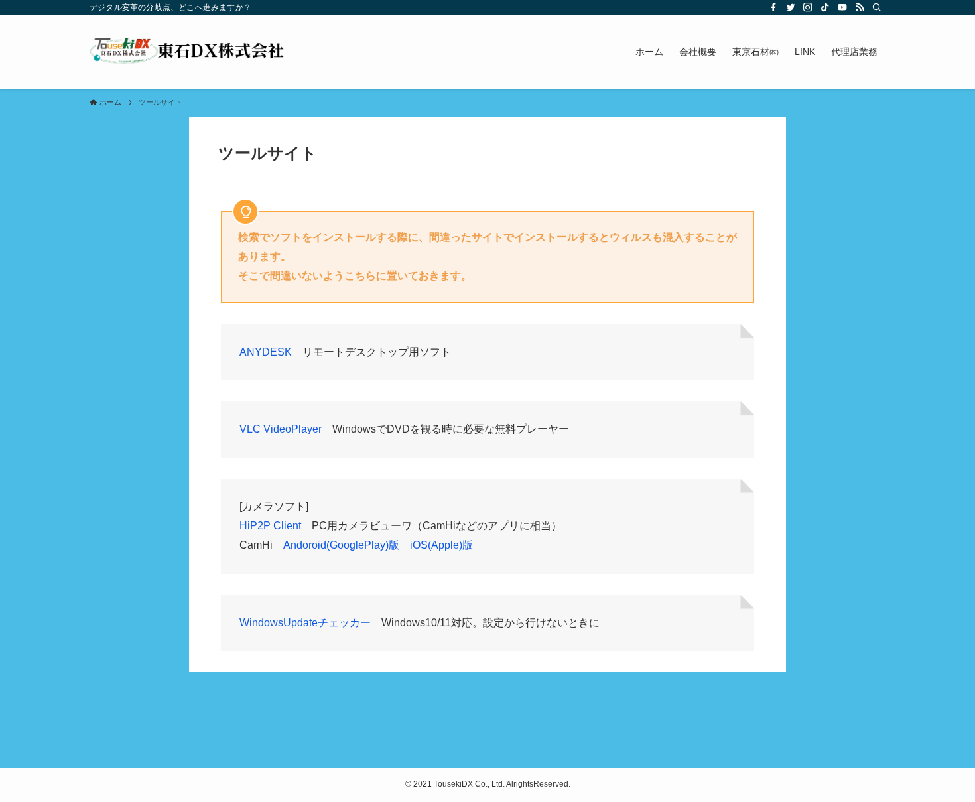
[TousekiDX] (188, 51)
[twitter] (790, 7)
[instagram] (807, 7)
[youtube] (842, 7)
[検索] (876, 7)
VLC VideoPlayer (280, 428)
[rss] (859, 7)
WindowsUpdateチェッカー (305, 622)
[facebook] (773, 7)
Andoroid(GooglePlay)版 (341, 545)
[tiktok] (825, 7)
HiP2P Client (270, 525)
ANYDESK (265, 352)
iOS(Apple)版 (441, 545)
